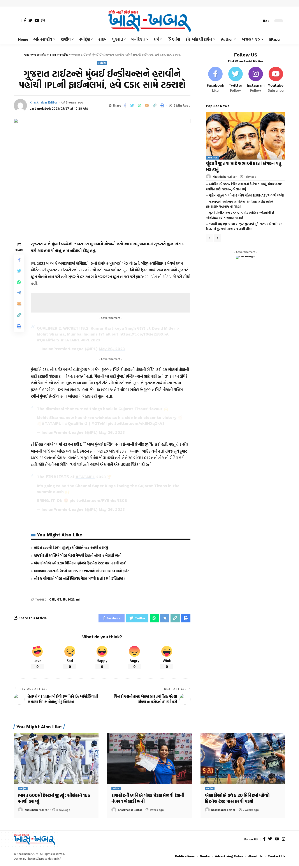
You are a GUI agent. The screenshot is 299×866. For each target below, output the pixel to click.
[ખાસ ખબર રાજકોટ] (149, 21)
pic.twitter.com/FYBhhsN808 (98, 500)
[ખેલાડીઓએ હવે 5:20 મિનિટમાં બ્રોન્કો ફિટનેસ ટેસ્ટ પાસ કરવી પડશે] (243, 758)
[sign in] (18, 21)
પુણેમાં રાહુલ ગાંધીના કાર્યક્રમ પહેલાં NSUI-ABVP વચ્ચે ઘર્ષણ (246, 195)
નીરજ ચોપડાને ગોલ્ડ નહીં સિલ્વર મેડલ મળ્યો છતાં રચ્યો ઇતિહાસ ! (79, 578)
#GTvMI (99, 423)
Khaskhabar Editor (44, 102)
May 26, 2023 (112, 348)
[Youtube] (275, 80)
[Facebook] (25, 20)
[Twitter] (30, 20)
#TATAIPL (70, 340)
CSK (52, 599)
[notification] (250, 21)
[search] (257, 21)
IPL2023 (68, 599)
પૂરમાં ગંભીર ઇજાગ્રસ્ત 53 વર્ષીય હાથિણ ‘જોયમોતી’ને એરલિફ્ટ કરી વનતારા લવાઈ (240, 215)
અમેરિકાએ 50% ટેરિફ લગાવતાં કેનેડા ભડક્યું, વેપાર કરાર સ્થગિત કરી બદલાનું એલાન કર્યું (244, 187)
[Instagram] (43, 20)
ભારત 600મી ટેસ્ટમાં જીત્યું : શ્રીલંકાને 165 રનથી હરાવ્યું (71, 547)
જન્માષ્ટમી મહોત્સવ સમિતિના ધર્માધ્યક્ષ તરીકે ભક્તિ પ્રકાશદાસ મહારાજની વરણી (240, 204)
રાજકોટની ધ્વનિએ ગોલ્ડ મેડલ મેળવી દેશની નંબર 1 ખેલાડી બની (77, 555)
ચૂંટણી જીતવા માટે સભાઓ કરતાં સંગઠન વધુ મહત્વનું (243, 166)
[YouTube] (36, 20)
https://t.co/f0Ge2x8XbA (144, 334)
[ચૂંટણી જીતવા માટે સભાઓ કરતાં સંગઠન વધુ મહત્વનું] (245, 136)
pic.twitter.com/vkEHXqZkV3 (136, 423)
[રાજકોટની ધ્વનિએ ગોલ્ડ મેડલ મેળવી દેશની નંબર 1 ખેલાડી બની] (149, 758)
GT (59, 599)
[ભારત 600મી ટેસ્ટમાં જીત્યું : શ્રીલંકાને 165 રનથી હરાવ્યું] (56, 758)
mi (78, 599)
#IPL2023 (90, 340)
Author (213, 158)
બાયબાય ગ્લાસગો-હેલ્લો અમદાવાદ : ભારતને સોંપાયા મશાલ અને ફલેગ (82, 570)
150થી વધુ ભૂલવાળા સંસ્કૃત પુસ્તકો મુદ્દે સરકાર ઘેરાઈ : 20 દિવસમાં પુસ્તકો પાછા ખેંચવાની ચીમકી (244, 226)
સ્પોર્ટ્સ (102, 63)
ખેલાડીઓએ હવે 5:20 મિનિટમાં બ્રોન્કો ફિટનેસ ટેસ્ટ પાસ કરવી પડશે (80, 563)
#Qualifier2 (48, 340)
